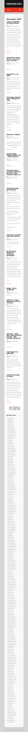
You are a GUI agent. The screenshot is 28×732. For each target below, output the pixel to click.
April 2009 (10, 722)
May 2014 (10, 651)
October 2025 (10, 434)
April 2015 (10, 633)
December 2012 (11, 677)
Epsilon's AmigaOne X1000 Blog (14, 77)
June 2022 (10, 497)
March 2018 (10, 578)
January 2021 (10, 524)
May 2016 (10, 613)
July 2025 (9, 439)
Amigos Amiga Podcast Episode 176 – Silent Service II (14, 155)
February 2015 (11, 636)
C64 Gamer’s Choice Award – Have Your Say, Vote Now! (13, 59)
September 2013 (11, 663)
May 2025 (10, 442)
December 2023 (11, 469)
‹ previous (15, 407)
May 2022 (10, 499)
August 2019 (10, 551)
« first (10, 407)
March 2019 (10, 559)
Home (8, 17)
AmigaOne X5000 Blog (12, 355)
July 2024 (9, 457)
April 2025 (10, 443)
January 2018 (10, 581)
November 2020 (11, 527)
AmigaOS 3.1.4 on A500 (13, 75)
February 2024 (11, 465)
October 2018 (10, 567)
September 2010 (11, 715)
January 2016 (10, 619)
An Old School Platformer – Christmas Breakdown (11, 253)
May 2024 (10, 461)
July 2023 (9, 476)
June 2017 (10, 592)
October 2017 (10, 586)
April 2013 (10, 671)
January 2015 (10, 638)
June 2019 (10, 554)
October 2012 (10, 681)
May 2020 (10, 537)
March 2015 (10, 635)
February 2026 (11, 427)
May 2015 (10, 632)
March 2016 (10, 616)
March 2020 (10, 540)
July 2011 (9, 704)
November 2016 (11, 603)
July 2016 (9, 609)
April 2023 (10, 481)
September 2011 (11, 701)
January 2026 (10, 429)
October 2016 (10, 605)
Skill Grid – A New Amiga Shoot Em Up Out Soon (13, 301)
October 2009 (10, 720)
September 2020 (11, 530)
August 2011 (10, 703)
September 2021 (11, 511)
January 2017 (10, 600)
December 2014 (11, 639)
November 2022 (11, 489)
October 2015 (10, 624)
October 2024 (10, 453)
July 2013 (9, 666)
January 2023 (10, 486)
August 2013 (10, 665)
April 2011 (10, 707)
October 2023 (10, 472)
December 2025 (11, 431)
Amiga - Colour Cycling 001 (12, 289)
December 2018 (11, 564)
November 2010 (11, 714)
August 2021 (10, 513)
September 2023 (11, 473)
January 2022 (10, 505)
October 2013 (10, 662)
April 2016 (10, 614)
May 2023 (10, 480)
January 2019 (10, 562)
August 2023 (10, 475)
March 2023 (10, 483)
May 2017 (10, 594)
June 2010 (10, 717)
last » (18, 409)
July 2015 (9, 628)
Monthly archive (12, 17)
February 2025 (11, 446)
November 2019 (11, 546)
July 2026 (9, 420)
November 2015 (11, 622)
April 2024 (10, 462)
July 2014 (9, 647)
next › (14, 409)
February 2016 (11, 617)
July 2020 (9, 533)
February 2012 (11, 693)
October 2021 (10, 510)
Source (8, 50)
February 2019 (11, 560)
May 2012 (10, 688)
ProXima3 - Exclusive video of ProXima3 (14, 235)
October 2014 (10, 643)
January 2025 (10, 448)
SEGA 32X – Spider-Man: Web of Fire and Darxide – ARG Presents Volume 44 (14, 336)
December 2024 (11, 450)
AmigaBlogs (14, 729)
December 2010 (11, 712)
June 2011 (10, 706)
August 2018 (10, 570)
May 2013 (10, 670)
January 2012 (10, 695)
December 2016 (11, 601)
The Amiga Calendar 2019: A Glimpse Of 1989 (14, 98)
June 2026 (10, 421)
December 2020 (11, 526)
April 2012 (10, 690)
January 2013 (10, 676)
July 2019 (9, 552)
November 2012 (11, 679)
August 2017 (10, 589)
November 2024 (11, 451)
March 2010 (10, 719)
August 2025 (10, 437)
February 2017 (11, 598)
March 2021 (10, 521)
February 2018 (11, 579)
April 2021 (10, 519)
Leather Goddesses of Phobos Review (13, 22)
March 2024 (10, 464)
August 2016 (10, 608)
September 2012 (11, 682)
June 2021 (10, 516)
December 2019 (11, 545)
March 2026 (10, 426)
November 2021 (11, 508)
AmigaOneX (10, 136)
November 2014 (11, 641)
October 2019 (10, 548)
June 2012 (10, 687)
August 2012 (10, 684)
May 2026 (10, 423)
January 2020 (10, 543)
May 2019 (10, 556)
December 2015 (11, 620)
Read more (9, 53)
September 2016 (11, 606)
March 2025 (10, 445)
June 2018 (10, 573)
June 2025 (10, 440)
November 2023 (11, 470)
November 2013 (11, 660)
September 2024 (11, 454)
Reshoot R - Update (13, 134)
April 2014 (10, 652)
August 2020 (10, 532)
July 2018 (9, 571)
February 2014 (11, 655)
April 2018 (10, 576)
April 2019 (10, 557)
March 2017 (10, 597)
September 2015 (11, 625)
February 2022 (11, 503)
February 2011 (11, 711)
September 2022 (11, 492)
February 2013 (11, 674)
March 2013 (10, 673)
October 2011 (10, 700)
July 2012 (9, 685)
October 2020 (10, 529)
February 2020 (11, 541)
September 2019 (11, 549)
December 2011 (11, 696)
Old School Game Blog (12, 62)
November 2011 (11, 698)
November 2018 (11, 565)
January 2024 (10, 467)
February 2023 (11, 484)
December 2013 (11, 658)
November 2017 (11, 584)
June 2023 (10, 478)
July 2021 (9, 514)
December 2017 (11, 582)
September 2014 (11, 644)
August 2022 (10, 494)
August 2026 (10, 418)
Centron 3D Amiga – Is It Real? (13, 375)
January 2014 (10, 657)
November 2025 (11, 432)
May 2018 (10, 575)
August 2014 (10, 646)
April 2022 (10, 500)
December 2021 (11, 507)
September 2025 (11, 435)
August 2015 (10, 627)
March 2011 (10, 709)
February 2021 (11, 522)
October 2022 (10, 491)
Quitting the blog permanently (12, 189)
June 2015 (10, 630)
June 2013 (10, 668)
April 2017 (10, 595)
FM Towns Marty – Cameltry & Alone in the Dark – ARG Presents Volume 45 (14, 172)
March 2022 (10, 502)
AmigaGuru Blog (11, 25)
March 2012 (10, 692)
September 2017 (11, 587)
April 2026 (10, 424)
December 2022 (11, 488)
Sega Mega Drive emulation (12, 352)
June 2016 (10, 611)
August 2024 (10, 456)
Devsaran (21, 729)
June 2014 (10, 649)
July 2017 (9, 590)
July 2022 (9, 495)
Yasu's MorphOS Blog (12, 191)
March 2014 (10, 654)
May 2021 (10, 518)
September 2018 (11, 568)
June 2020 (10, 535)
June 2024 (10, 459)
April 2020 (10, 538)
